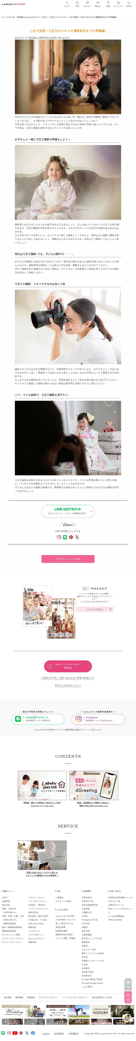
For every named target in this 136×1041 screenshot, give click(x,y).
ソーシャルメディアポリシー (75, 997)
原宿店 (85, 927)
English (46, 1033)
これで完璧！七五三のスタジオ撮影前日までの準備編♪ (92, 17)
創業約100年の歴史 (64, 934)
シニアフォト (34, 931)
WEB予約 (128, 995)
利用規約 (31, 997)
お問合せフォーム (116, 905)
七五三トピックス (58, 17)
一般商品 (59, 897)
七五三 (44, 17)
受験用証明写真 (9, 931)
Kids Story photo (36, 923)
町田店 (85, 946)
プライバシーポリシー (49, 997)
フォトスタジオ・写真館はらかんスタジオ (20, 17)
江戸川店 (86, 923)
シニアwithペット (36, 934)
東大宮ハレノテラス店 (92, 938)
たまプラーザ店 (89, 949)
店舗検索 (128, 982)
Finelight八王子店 (90, 919)
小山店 (85, 964)
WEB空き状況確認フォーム (120, 897)
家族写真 (32, 927)
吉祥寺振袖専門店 (90, 905)
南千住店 (86, 931)
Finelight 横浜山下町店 (92, 979)
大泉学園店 (87, 934)
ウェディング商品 (63, 901)
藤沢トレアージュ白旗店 (93, 953)
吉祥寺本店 (87, 897)
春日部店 (86, 942)
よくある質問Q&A (116, 916)
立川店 (85, 916)
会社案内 (8, 997)
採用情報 (19, 997)
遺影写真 (32, 942)
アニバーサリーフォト (12, 942)
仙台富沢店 (87, 975)
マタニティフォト (36, 897)
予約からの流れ (115, 919)
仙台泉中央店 (88, 972)
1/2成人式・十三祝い (38, 919)
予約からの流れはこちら (67, 685)
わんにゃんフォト (36, 938)
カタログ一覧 (114, 901)
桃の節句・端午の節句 (38, 916)
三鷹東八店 (87, 912)
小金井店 (86, 908)
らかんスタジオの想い (65, 916)
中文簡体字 (59, 1033)
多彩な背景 (60, 927)
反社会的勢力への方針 (102, 997)
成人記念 (6, 905)
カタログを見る (95, 609)
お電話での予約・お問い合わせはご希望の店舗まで (67, 678)
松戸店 (85, 957)
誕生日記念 (33, 912)
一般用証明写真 (9, 923)
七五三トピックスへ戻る (68, 558)
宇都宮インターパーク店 (93, 960)
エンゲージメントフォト (13, 938)
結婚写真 (6, 901)
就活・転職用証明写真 (12, 927)
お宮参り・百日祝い (37, 905)
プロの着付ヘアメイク (65, 919)
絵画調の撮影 (61, 931)
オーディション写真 (11, 934)
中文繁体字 (74, 1033)
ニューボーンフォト (37, 901)
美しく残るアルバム (64, 923)
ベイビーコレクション (38, 908)
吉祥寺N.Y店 (87, 901)
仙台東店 (86, 968)
